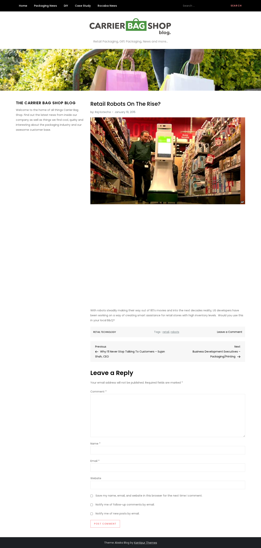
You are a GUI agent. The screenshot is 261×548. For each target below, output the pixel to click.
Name (95, 443)
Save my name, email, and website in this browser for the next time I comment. (149, 496)
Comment (98, 391)
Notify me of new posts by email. (117, 513)
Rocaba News (107, 6)
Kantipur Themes (145, 543)
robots (175, 332)
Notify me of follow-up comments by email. (125, 504)
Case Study (83, 6)
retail (166, 332)
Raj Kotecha (103, 112)
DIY (66, 6)
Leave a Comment (229, 332)
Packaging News (45, 6)
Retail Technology (104, 332)
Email (95, 461)
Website (95, 478)
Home (23, 6)
